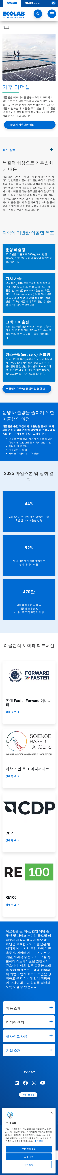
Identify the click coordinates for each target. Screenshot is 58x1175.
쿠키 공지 (38, 1141)
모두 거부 (28, 1157)
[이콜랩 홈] (13, 14)
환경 (6, 27)
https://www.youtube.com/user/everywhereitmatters (43, 1083)
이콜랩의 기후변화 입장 (21, 124)
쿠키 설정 (28, 1164)
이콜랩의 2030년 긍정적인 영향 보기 (27, 388)
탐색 (9, 150)
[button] (38, 13)
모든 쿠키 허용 (29, 1149)
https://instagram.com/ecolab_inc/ (34, 1083)
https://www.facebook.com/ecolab (25, 1083)
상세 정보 (11, 712)
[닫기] (51, 1112)
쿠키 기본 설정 (28, 1095)
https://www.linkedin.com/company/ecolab (17, 1083)
